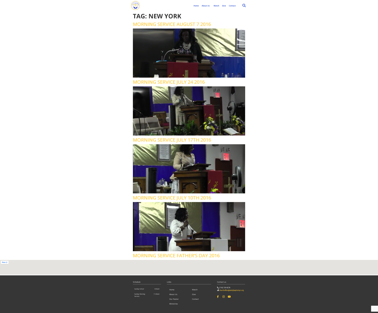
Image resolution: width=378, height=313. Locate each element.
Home (196, 6)
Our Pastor (174, 299)
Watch (216, 6)
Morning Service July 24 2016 (169, 82)
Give (224, 6)
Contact (232, 6)
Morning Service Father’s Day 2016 (176, 255)
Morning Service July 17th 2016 (172, 140)
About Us (206, 6)
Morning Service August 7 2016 (172, 24)
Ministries (173, 304)
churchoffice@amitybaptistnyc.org (231, 290)
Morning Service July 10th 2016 (172, 197)
